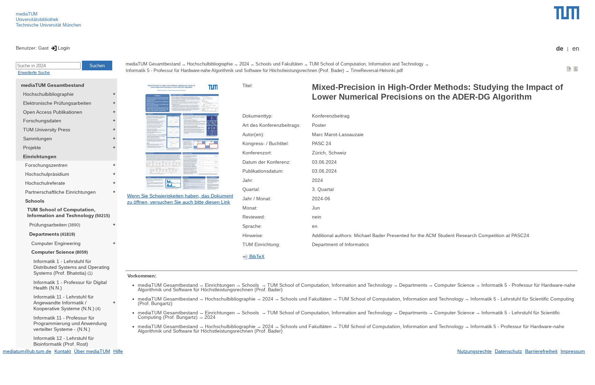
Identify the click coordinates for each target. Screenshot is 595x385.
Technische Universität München (48, 25)
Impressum (573, 351)
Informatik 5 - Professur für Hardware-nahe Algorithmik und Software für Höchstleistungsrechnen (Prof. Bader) (235, 70)
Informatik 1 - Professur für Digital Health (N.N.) (70, 285)
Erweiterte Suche (34, 72)
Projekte (32, 147)
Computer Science (59, 252)
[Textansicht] (575, 68)
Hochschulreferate (45, 183)
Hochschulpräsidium (47, 174)
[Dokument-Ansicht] (568, 68)
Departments (52, 234)
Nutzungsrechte (474, 351)
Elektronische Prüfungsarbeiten (57, 103)
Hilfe (118, 351)
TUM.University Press (46, 129)
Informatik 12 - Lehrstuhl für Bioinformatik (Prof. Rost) (63, 341)
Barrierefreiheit (541, 351)
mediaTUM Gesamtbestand (52, 85)
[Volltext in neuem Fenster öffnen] (183, 137)
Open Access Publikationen (52, 112)
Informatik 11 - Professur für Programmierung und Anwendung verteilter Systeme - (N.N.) (70, 323)
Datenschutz (508, 351)
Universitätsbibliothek (37, 19)
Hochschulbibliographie (48, 94)
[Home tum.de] (566, 12)
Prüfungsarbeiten (54, 224)
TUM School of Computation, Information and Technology (68, 212)
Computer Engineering (56, 243)
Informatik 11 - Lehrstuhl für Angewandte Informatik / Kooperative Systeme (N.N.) (67, 302)
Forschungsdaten (42, 120)
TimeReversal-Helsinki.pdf (377, 70)
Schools (34, 201)
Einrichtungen (39, 156)
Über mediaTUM (92, 351)
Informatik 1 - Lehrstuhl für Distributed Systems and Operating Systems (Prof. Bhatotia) (71, 267)
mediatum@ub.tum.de (27, 351)
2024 (244, 64)
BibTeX (256, 256)
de (559, 48)
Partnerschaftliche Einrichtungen (60, 192)
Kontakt (62, 351)
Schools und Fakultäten (279, 64)
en (575, 48)
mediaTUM (27, 14)
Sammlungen (37, 138)
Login (64, 48)
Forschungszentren (46, 165)
